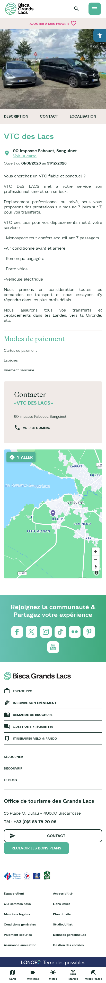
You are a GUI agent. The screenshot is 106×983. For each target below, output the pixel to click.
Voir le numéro (36, 428)
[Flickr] (75, 632)
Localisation (83, 116)
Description (16, 116)
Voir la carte (25, 155)
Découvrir (13, 768)
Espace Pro (22, 691)
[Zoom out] (96, 559)
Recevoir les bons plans (36, 848)
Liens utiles (61, 904)
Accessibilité (63, 893)
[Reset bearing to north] (96, 567)
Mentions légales (17, 914)
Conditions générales (20, 924)
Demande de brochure (32, 715)
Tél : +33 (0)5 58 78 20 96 (30, 821)
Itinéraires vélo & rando (35, 738)
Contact (49, 116)
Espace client (14, 893)
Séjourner (13, 757)
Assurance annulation (20, 945)
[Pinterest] (89, 632)
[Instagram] (46, 632)
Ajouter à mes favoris (53, 23)
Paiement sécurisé (18, 935)
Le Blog (10, 780)
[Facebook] (17, 632)
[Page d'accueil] (19, 9)
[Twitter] (31, 632)
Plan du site (62, 914)
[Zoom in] (96, 551)
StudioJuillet (63, 924)
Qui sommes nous (17, 904)
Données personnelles (69, 935)
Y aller (25, 457)
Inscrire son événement (34, 703)
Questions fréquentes (33, 726)
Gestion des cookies (68, 945)
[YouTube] (53, 647)
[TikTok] (60, 632)
